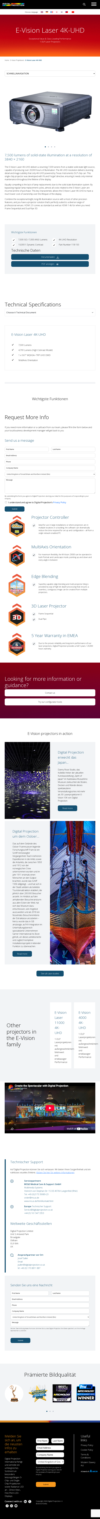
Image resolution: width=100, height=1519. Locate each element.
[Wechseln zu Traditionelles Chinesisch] (66, 12)
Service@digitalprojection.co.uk (38, 1209)
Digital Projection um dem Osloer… (25, 834)
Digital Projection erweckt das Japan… (71, 757)
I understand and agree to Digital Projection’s (37, 502)
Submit (14, 509)
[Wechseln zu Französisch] (51, 12)
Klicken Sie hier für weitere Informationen (55, 1172)
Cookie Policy (87, 1449)
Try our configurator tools (50, 701)
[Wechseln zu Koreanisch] (61, 12)
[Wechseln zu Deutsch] (46, 12)
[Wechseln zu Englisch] (41, 12)
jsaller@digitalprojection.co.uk (31, 1264)
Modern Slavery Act (88, 1464)
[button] (45, 146)
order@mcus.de (31, 1197)
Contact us (50, 692)
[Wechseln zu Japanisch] (56, 12)
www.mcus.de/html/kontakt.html (38, 1201)
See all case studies (50, 973)
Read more (67, 808)
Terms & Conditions (86, 1456)
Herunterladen (48, 257)
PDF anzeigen (48, 264)
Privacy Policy (59, 502)
